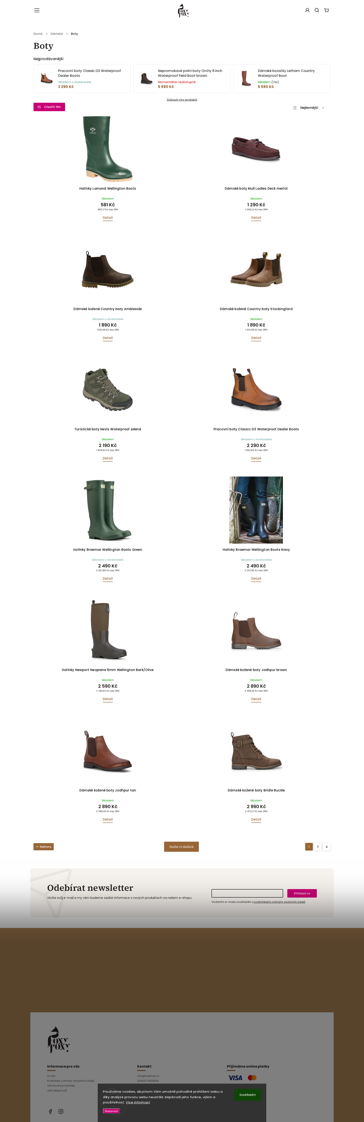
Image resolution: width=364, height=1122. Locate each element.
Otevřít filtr (52, 107)
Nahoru (45, 847)
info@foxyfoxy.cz (148, 1076)
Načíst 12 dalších (181, 847)
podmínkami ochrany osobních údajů (279, 902)
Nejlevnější (309, 107)
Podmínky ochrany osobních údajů (70, 1081)
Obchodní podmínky (61, 1085)
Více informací (138, 1102)
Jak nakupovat (57, 1090)
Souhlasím (248, 1094)
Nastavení (111, 1111)
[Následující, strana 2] (318, 847)
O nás (51, 1076)
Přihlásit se (302, 893)
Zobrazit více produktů (182, 99)
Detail (108, 217)
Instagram (61, 1111)
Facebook (50, 1111)
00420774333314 (148, 1081)
